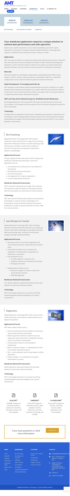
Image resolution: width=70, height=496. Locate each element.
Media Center (8, 467)
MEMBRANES (12, 21)
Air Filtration (18, 467)
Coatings (23, 9)
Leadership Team (7, 464)
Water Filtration (19, 462)
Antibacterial (34, 460)
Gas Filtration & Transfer (24, 29)
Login (11, 11)
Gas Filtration (18, 465)
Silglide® (14, 9)
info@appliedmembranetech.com (61, 453)
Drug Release (34, 458)
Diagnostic (38, 29)
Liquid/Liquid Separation (21, 469)
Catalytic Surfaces (36, 462)
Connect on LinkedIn (57, 475)
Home (6, 9)
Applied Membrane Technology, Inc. (28, 487)
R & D (42, 9)
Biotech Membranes (20, 472)
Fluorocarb (56, 400)
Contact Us (52, 9)
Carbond (34, 400)
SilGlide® (6, 456)
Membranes (33, 9)
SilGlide (14, 400)
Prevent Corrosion (36, 465)
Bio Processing (8, 29)
